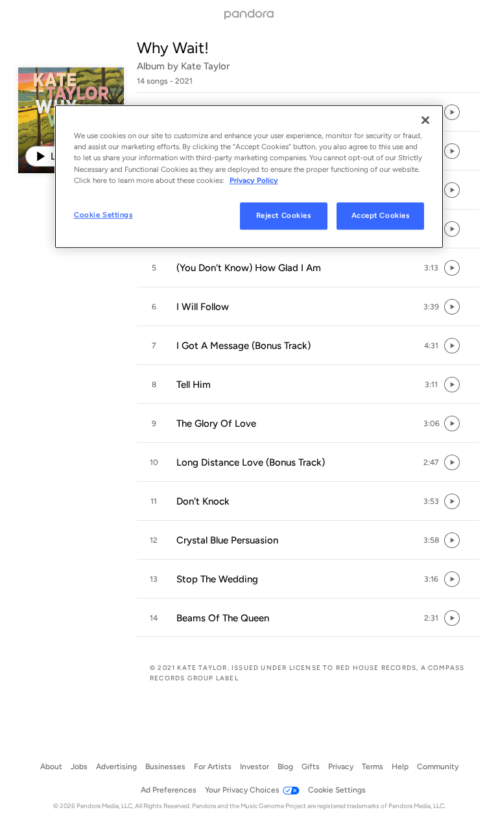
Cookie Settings (103, 214)
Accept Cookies (380, 215)
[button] (308, 267)
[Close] (425, 120)
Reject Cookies (283, 215)
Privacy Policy (254, 180)
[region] (249, 176)
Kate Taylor (205, 66)
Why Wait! (173, 47)
